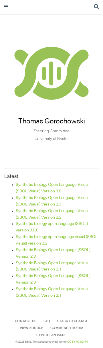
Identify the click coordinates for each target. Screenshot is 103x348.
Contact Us (25, 321)
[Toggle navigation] (6, 7)
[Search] (96, 7)
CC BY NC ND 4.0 (77, 342)
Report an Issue (51, 335)
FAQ (46, 321)
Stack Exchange (72, 321)
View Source (31, 328)
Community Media (66, 328)
